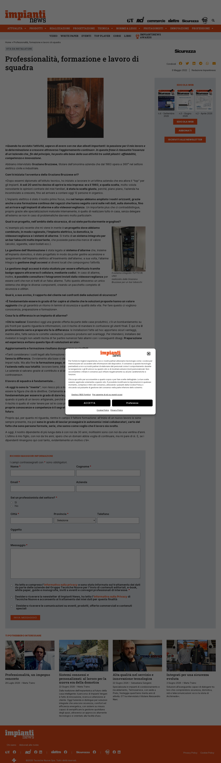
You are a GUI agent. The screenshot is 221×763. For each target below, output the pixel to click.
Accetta (89, 403)
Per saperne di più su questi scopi (107, 394)
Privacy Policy (116, 410)
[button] (148, 353)
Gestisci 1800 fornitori (81, 394)
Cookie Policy (103, 410)
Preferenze (132, 403)
